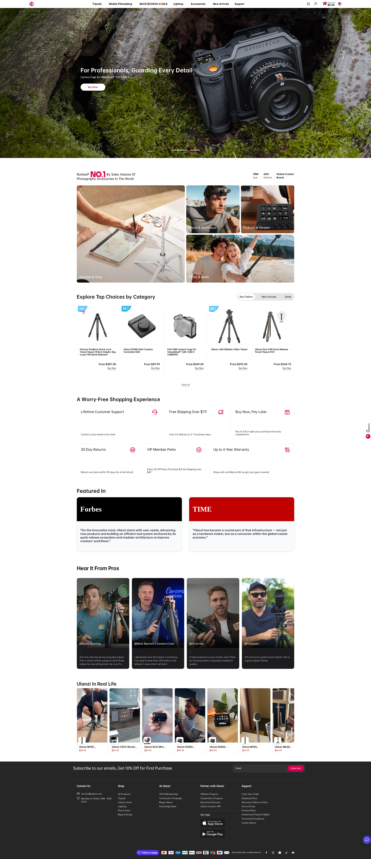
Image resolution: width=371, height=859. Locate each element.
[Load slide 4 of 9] (182, 150)
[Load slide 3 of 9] (179, 150)
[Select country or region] (340, 4)
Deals (288, 296)
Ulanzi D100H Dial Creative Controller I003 (138, 350)
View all (185, 384)
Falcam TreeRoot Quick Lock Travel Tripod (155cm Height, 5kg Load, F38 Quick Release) (98, 352)
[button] (97, 4)
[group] (103, 623)
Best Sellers (246, 296)
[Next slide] (290, 623)
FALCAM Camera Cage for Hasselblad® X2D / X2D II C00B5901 (181, 352)
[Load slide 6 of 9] (188, 150)
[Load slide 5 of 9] (185, 150)
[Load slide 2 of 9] (176, 150)
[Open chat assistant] (367, 840)
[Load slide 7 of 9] (191, 150)
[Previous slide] (81, 623)
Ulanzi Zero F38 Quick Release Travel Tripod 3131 (271, 350)
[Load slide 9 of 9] (198, 150)
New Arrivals (269, 296)
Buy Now (112, 368)
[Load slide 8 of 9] (195, 150)
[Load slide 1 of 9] (172, 150)
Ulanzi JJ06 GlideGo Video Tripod (229, 349)
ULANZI (243, 852)
